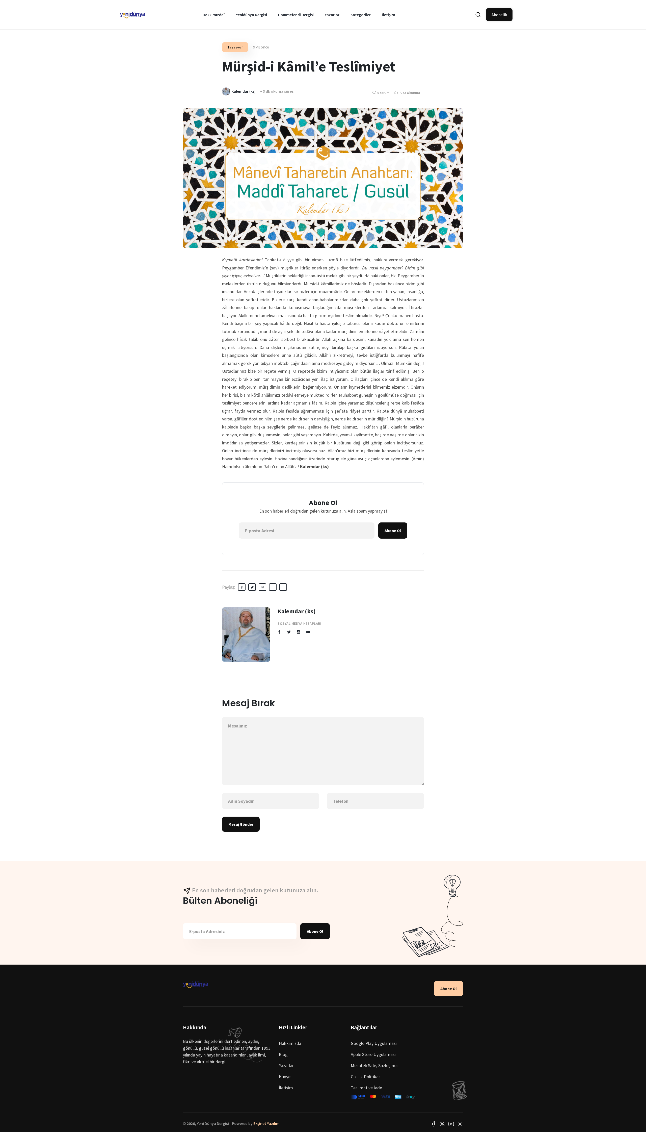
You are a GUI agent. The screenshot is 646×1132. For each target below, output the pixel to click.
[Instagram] (460, 1123)
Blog (283, 1054)
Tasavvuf (235, 47)
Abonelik (499, 14)
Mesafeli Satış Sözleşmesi (375, 1065)
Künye (284, 1076)
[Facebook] (433, 1123)
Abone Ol (393, 530)
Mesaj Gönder (240, 824)
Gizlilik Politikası (366, 1076)
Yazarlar (332, 14)
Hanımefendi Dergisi (296, 14)
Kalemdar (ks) (297, 611)
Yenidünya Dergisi (251, 14)
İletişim (388, 14)
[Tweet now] (442, 1123)
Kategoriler (361, 14)
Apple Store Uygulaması (373, 1054)
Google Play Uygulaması (374, 1043)
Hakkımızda (213, 14)
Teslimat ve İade (366, 1088)
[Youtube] (451, 1123)
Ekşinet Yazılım (266, 1123)
